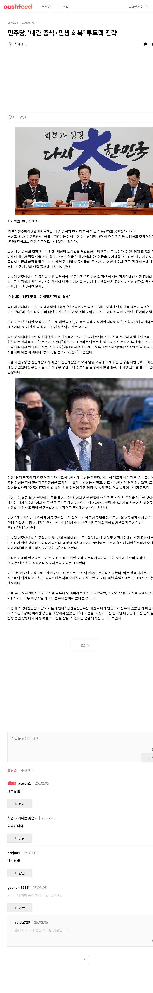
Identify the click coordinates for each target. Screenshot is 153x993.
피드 (66, 6)
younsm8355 (18, 887)
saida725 (22, 922)
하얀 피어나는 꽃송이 (22, 817)
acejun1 (24, 783)
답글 (22, 803)
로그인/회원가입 (139, 6)
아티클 (46, 6)
